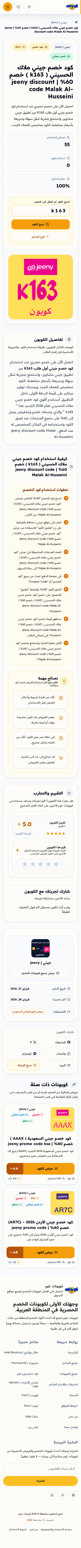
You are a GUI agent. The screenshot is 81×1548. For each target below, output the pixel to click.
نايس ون (33, 1427)
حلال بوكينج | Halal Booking (21, 1352)
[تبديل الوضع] (29, 6)
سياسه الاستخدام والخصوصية (56, 1529)
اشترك (40, 1480)
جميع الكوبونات (69, 1373)
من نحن (73, 1416)
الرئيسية (73, 1352)
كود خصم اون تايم (27, 1373)
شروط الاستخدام (18, 1529)
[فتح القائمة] (7, 6)
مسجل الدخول (39, 907)
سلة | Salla (31, 1416)
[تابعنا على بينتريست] (62, 1495)
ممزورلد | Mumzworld (24, 1362)
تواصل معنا (71, 1427)
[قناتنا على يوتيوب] (51, 1495)
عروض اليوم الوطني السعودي (28, 1011)
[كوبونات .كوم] (57, 7)
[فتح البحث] (18, 6)
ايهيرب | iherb (29, 1395)
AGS (29, 1520)
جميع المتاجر (70, 1362)
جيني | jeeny (59, 22)
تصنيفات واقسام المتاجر (63, 1384)
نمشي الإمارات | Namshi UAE (23, 1384)
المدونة (73, 1395)
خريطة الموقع (69, 1405)
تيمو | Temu (31, 1405)
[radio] (56, 864)
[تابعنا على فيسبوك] (73, 1495)
